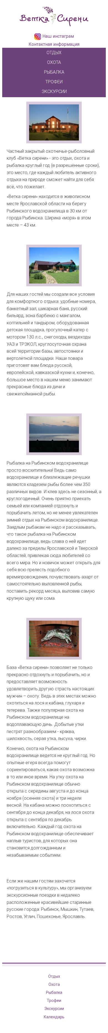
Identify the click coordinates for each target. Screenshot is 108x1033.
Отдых (54, 52)
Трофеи (54, 81)
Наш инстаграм (58, 36)
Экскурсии (54, 91)
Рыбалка (54, 72)
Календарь (54, 1017)
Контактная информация (54, 44)
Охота (54, 62)
